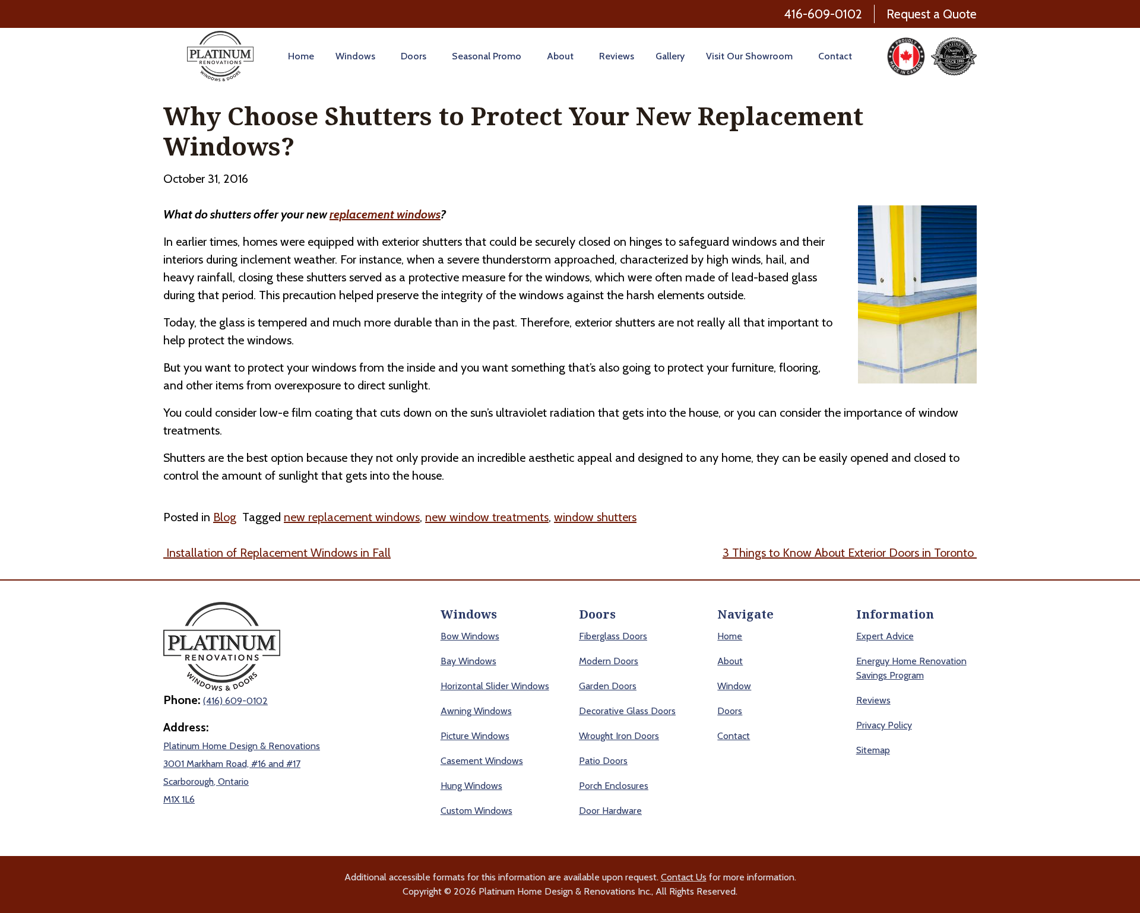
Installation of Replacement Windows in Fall (277, 553)
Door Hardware (610, 810)
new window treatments (487, 517)
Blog (224, 517)
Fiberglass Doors (613, 636)
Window (734, 686)
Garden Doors (607, 686)
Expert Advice (885, 636)
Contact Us (684, 877)
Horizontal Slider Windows (495, 686)
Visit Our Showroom (749, 56)
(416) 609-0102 (235, 700)
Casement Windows (482, 760)
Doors (413, 56)
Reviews (616, 56)
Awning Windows (476, 711)
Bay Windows (468, 661)
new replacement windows (352, 517)
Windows (355, 56)
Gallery (670, 56)
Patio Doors (603, 760)
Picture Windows (475, 735)
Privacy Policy (884, 725)
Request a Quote (931, 14)
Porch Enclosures (613, 785)
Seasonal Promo (486, 56)
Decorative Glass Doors (627, 711)
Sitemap (873, 750)
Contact (835, 56)
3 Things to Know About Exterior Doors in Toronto (850, 553)
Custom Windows (476, 810)
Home (301, 56)
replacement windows (385, 214)
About (560, 56)
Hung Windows (471, 785)
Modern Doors (608, 661)
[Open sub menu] (377, 56)
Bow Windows (470, 636)
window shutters (595, 517)
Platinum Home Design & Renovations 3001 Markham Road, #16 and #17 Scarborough (241, 763)
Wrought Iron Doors (619, 735)
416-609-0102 (823, 14)
